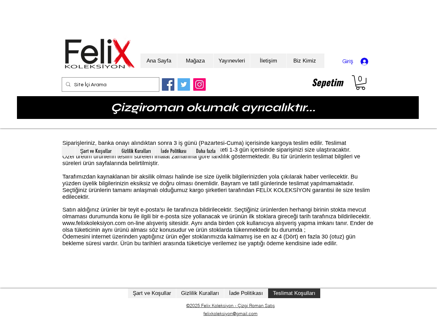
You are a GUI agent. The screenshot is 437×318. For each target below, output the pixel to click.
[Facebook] (168, 84)
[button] (360, 82)
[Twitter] (184, 84)
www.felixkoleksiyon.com (94, 223)
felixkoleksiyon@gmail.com (230, 313)
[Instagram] (199, 84)
